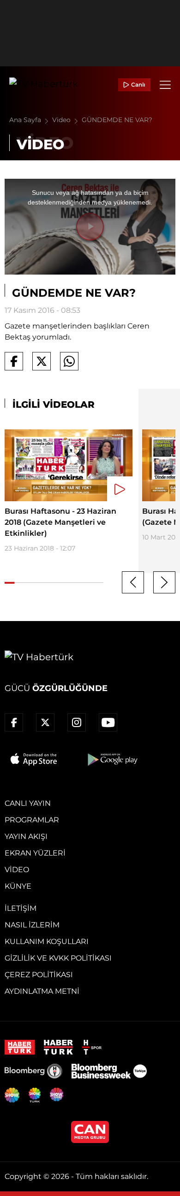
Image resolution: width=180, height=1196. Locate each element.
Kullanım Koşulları (47, 941)
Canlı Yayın (28, 803)
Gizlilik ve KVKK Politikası (58, 958)
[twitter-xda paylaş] (41, 361)
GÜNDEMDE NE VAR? (117, 120)
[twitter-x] (45, 722)
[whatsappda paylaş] (69, 361)
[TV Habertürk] (43, 84)
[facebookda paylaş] (14, 361)
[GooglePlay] (111, 759)
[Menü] (165, 84)
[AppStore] (34, 759)
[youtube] (108, 722)
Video (62, 120)
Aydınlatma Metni (42, 991)
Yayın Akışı (26, 836)
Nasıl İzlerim (32, 924)
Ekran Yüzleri (35, 853)
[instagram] (76, 722)
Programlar (32, 819)
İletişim (20, 908)
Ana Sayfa (26, 120)
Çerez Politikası (39, 974)
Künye (18, 886)
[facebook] (14, 722)
